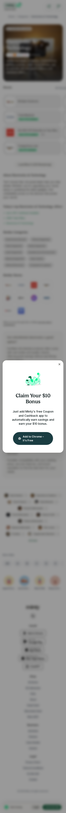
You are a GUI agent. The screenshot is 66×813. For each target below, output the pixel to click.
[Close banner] (59, 364)
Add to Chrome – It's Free (33, 438)
